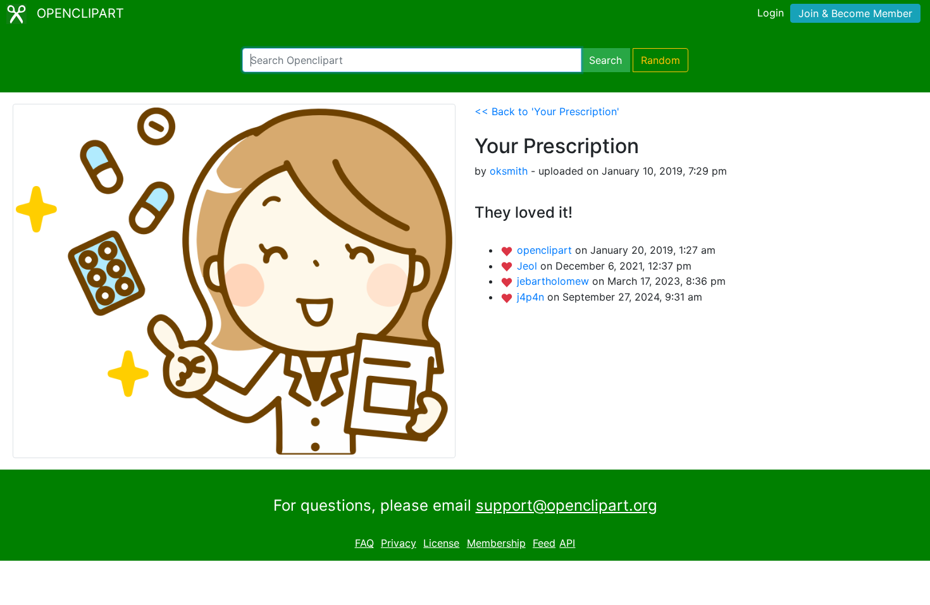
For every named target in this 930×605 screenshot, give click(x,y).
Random (660, 60)
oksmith (509, 171)
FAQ (364, 543)
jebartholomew (554, 281)
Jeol (528, 265)
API (567, 543)
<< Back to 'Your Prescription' (546, 111)
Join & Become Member (855, 13)
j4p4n (532, 296)
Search (605, 60)
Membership (496, 543)
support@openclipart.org (566, 505)
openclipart (546, 250)
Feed (544, 543)
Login (770, 12)
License (441, 543)
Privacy (398, 543)
